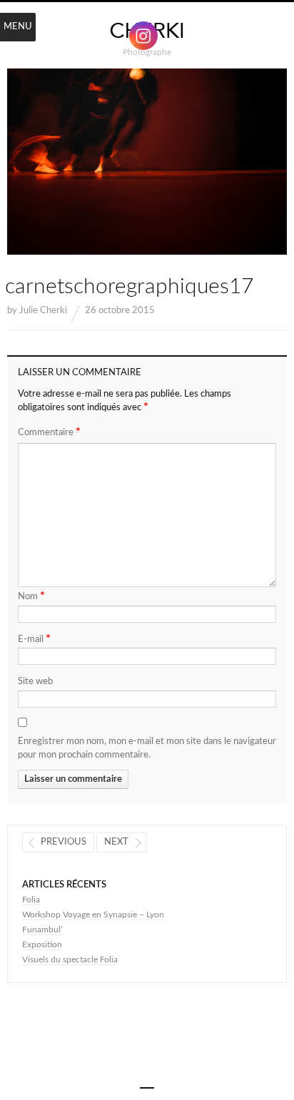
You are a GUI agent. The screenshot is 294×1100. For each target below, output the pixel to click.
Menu (18, 26)
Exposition (42, 944)
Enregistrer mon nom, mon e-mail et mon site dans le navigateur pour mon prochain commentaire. (147, 748)
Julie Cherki (43, 310)
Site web (35, 681)
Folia (31, 899)
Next (116, 842)
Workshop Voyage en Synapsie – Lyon (93, 914)
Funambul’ (42, 929)
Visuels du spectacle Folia (70, 959)
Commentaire (49, 431)
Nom (31, 595)
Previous (63, 842)
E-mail (34, 638)
